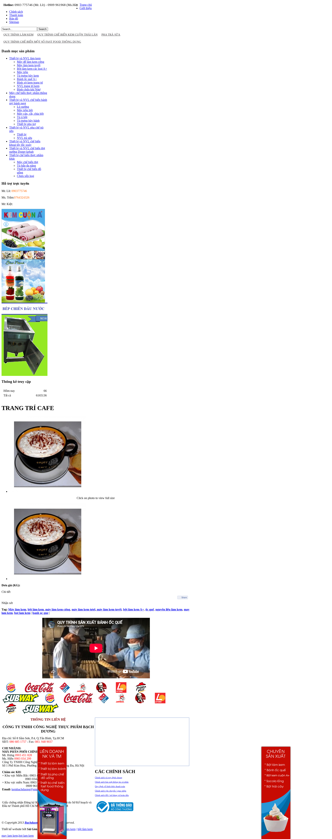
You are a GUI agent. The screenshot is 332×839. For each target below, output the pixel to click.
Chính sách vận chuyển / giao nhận (110, 791)
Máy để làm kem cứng (30, 61)
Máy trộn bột (25, 110)
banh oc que (40, 613)
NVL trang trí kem (28, 86)
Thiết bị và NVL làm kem (25, 58)
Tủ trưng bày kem (28, 75)
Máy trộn (22, 72)
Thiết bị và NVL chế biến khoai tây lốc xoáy (24, 143)
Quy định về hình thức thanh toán (110, 786)
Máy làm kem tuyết (28, 65)
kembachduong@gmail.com (29, 789)
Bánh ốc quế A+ (27, 79)
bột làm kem (85, 829)
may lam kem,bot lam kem (18, 835)
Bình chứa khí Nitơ (28, 89)
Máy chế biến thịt (27, 162)
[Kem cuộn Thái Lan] (23, 258)
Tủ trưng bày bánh (28, 120)
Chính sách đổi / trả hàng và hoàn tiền (112, 795)
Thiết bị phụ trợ (26, 124)
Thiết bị (21, 134)
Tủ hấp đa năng (26, 165)
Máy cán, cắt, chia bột (30, 113)
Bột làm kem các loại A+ (32, 68)
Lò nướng (23, 106)
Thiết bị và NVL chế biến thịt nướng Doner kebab (27, 150)
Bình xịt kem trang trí (30, 82)
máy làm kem (67, 829)
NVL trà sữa (24, 138)
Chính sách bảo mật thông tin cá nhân (112, 782)
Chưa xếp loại (25, 176)
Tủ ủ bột (22, 117)
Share (184, 597)
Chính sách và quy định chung (108, 777)
